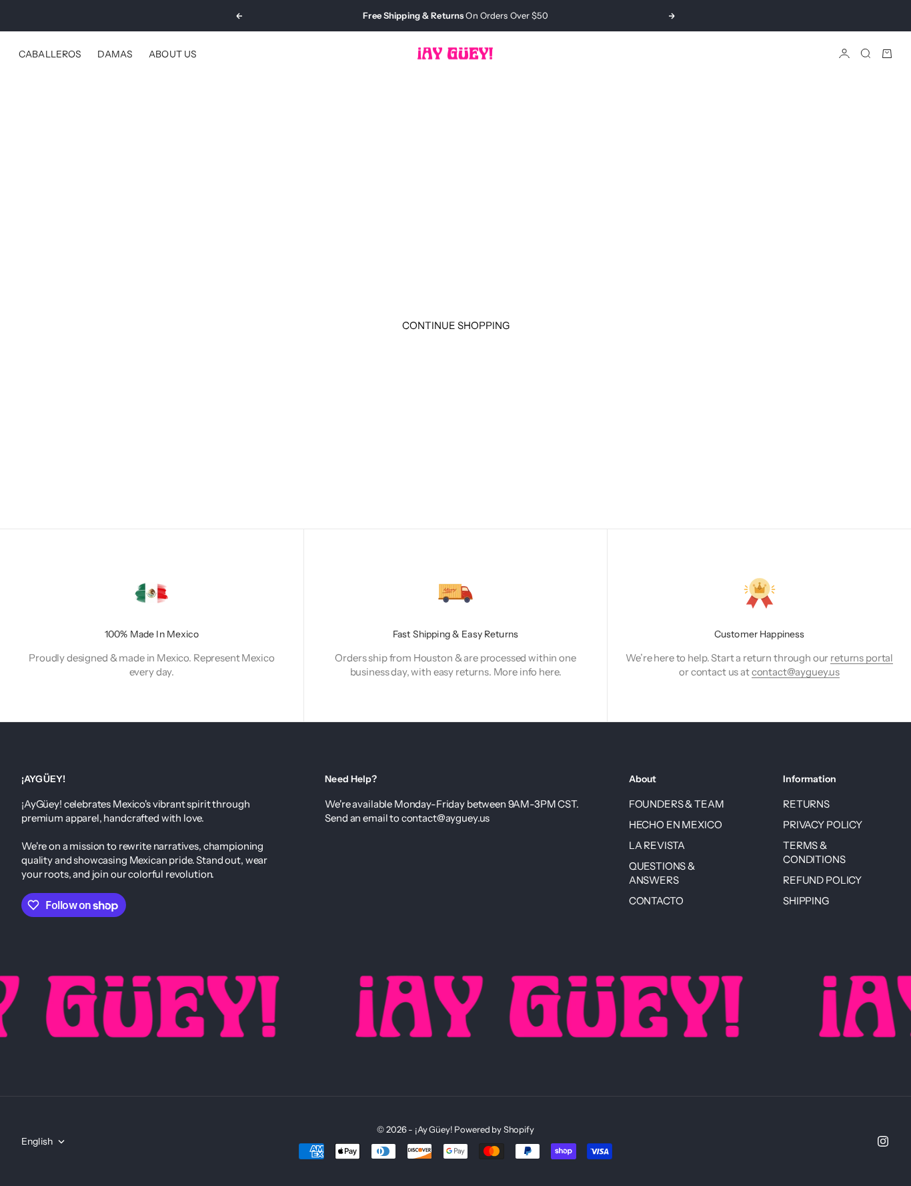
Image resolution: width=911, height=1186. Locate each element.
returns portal (861, 657)
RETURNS (806, 804)
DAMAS (115, 53)
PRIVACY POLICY (822, 824)
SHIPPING (806, 900)
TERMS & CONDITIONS (814, 852)
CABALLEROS (50, 53)
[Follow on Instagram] (883, 1141)
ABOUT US (173, 53)
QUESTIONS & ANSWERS (662, 873)
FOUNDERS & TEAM (676, 804)
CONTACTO (656, 900)
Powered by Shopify (494, 1129)
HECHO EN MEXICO (675, 824)
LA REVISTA (657, 845)
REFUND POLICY (822, 880)
